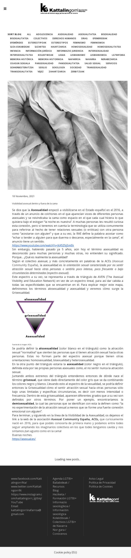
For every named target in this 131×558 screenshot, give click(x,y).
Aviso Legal (96, 478)
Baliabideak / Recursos (61, 484)
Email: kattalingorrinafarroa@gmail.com (26, 510)
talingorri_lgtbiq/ (31, 498)
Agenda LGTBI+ (63, 478)
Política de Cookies (101, 486)
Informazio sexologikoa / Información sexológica (61, 508)
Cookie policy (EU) (65, 552)
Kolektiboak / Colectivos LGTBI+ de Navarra (64, 522)
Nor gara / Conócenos (60, 532)
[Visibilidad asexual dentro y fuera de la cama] (68, 135)
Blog (56, 490)
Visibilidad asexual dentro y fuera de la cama (34, 203)
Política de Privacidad (102, 482)
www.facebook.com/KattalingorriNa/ (26, 480)
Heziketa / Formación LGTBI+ (65, 496)
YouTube (17, 502)
